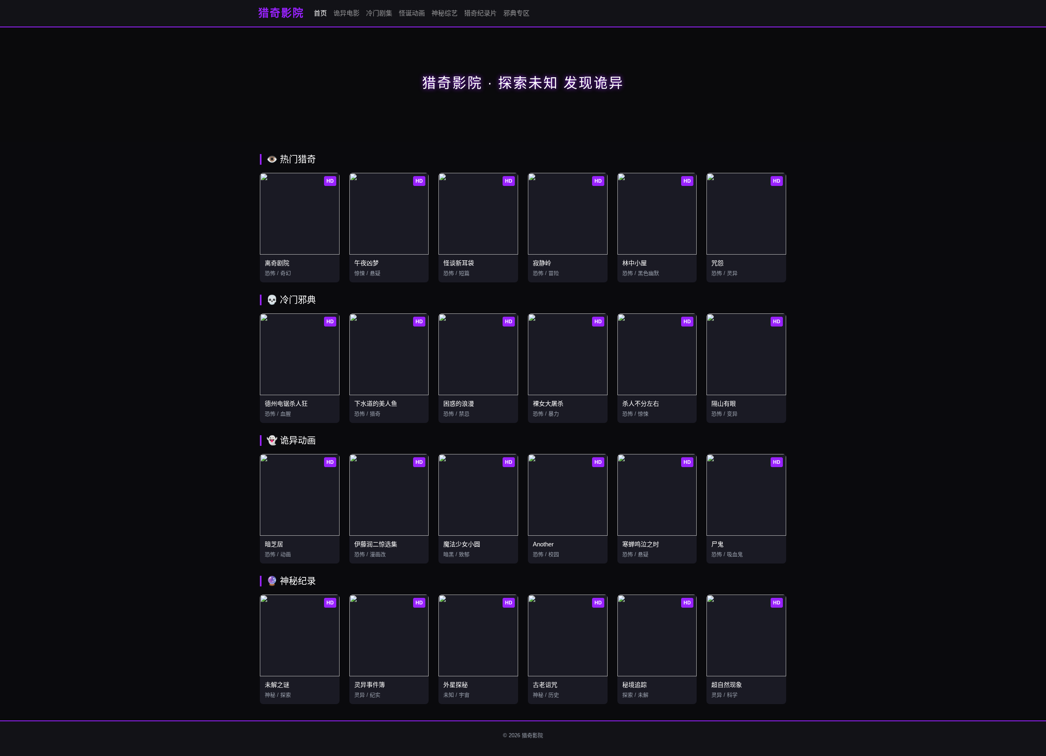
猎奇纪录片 (480, 13)
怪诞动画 (412, 13)
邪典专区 (516, 13)
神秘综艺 (444, 13)
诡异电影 (346, 13)
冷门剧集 (379, 13)
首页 (320, 13)
